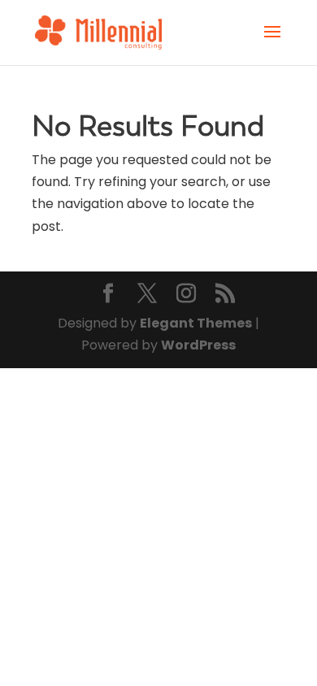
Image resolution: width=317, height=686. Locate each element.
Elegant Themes (196, 323)
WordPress (198, 345)
